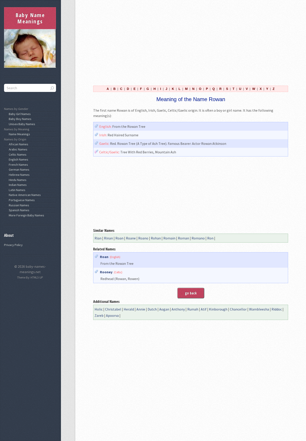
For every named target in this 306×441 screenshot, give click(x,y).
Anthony (178, 309)
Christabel (113, 309)
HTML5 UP (36, 277)
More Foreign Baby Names (25, 215)
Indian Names (17, 185)
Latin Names (16, 190)
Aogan (164, 309)
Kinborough (218, 309)
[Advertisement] (190, 42)
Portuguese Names (21, 200)
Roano (143, 238)
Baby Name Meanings (30, 18)
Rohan (156, 238)
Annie (140, 309)
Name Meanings (18, 134)
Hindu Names (16, 180)
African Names (17, 144)
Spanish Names (18, 210)
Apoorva (112, 315)
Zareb (99, 315)
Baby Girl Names (19, 114)
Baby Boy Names (19, 119)
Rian (98, 238)
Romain (169, 238)
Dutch (152, 309)
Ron (210, 238)
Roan (119, 238)
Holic (99, 309)
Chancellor (238, 309)
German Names (18, 169)
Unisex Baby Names (21, 124)
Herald (129, 309)
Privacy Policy (13, 245)
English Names (17, 159)
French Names (17, 165)
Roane (131, 238)
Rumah (192, 309)
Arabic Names (17, 149)
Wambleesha (259, 309)
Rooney (106, 272)
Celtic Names (16, 154)
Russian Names (18, 205)
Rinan (108, 238)
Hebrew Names (18, 175)
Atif (204, 309)
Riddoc (277, 309)
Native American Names (24, 195)
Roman (183, 238)
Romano (198, 238)
